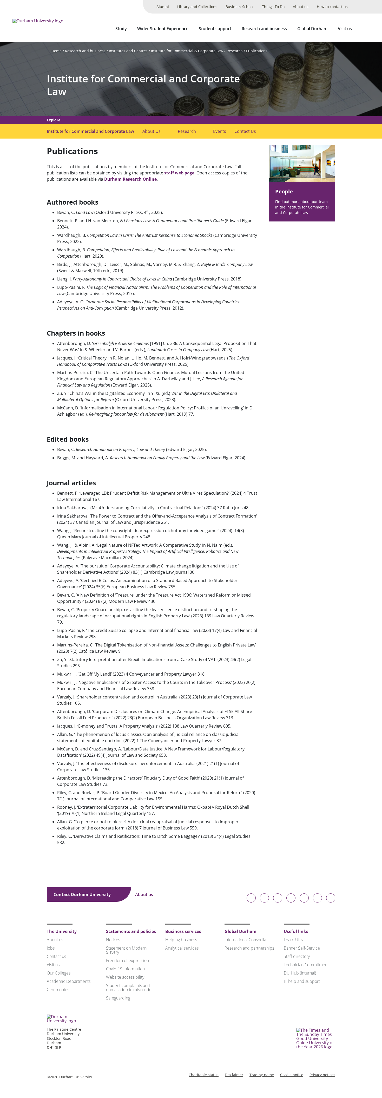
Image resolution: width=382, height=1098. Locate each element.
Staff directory (297, 956)
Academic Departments (68, 981)
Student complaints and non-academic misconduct (130, 987)
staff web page (179, 173)
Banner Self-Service (302, 948)
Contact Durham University (83, 894)
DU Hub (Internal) (300, 973)
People (284, 191)
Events (219, 131)
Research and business (264, 28)
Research (235, 50)
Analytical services (182, 948)
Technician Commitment (306, 965)
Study (121, 28)
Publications (256, 50)
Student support (215, 28)
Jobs (51, 948)
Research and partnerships (249, 948)
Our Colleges (58, 973)
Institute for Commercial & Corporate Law (187, 50)
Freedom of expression (127, 960)
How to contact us (332, 6)
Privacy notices (322, 1074)
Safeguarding (118, 998)
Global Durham (312, 28)
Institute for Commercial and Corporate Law (143, 85)
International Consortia (245, 940)
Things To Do (273, 6)
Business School (240, 6)
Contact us (56, 956)
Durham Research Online (130, 179)
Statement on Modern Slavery (126, 950)
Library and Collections (197, 6)
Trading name (261, 1074)
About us (300, 6)
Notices (113, 940)
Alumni (162, 6)
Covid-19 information (125, 969)
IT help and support (302, 981)
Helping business (181, 940)
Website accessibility (125, 977)
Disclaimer (234, 1074)
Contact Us (245, 131)
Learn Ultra (294, 940)
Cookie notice (291, 1074)
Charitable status (204, 1074)
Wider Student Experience (162, 28)
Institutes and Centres (128, 50)
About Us (151, 131)
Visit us (345, 28)
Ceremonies (58, 989)
